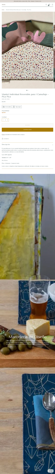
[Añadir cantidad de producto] (3, 119)
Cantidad (4, 117)
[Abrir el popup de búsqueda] (46, 4)
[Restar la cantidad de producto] (7, 119)
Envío (3, 134)
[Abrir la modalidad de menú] (52, 4)
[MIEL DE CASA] (3, 4)
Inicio (3, 9)
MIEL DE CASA (6, 99)
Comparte (6, 138)
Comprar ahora (27, 129)
